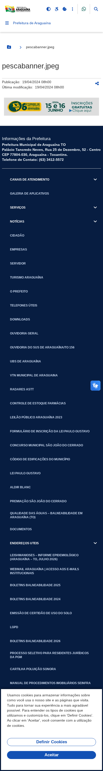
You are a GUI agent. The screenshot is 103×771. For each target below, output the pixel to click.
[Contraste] (48, 9)
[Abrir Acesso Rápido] (72, 9)
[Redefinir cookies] (64, 9)
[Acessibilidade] (56, 9)
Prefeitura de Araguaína (32, 23)
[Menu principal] (7, 23)
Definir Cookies (51, 742)
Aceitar (51, 755)
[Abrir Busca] (96, 9)
